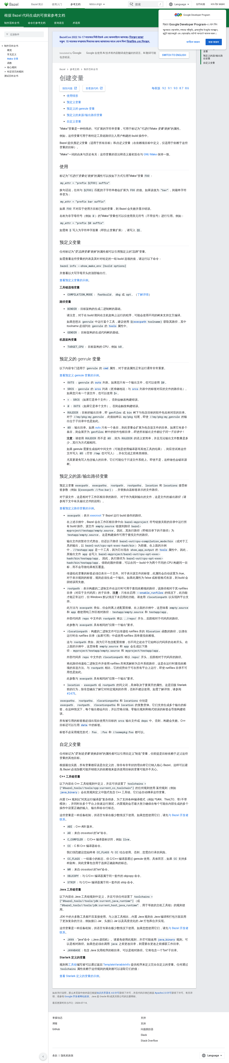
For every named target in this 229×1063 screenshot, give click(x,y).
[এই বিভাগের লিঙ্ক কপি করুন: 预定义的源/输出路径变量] (111, 476)
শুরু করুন (213, 42)
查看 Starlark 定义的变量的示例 (79, 976)
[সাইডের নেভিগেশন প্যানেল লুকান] (43, 1056)
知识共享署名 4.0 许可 (108, 992)
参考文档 (75, 4)
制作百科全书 (11, 22)
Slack (144, 1035)
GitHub (200, 4)
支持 (143, 1023)
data (84, 725)
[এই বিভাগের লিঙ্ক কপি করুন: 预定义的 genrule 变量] (104, 359)
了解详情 (143, 294)
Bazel (62, 69)
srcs (98, 389)
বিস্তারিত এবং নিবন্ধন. (138, 41)
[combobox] (146, 4)
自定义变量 (74, 121)
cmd (105, 368)
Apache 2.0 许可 (163, 992)
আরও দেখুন (95, 4)
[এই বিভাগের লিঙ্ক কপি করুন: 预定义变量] (84, 243)
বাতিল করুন (193, 42)
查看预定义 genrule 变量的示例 (79, 375)
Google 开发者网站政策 (77, 996)
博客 (54, 1023)
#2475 (71, 693)
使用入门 (57, 4)
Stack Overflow (149, 1040)
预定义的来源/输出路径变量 (84, 115)
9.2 (164, 88)
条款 (54, 1055)
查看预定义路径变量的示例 (77, 508)
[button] (24, 46)
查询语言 (59, 22)
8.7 (181, 88)
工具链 (72, 964)
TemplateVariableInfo (116, 964)
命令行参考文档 (36, 22)
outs (98, 382)
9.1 (170, 88)
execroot (95, 515)
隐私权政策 (67, 1055)
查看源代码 (94, 88)
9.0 (175, 88)
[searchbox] (24, 34)
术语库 (76, 22)
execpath (139, 321)
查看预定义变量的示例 (74, 280)
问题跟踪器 (147, 1029)
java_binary (68, 792)
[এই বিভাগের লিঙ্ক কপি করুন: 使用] (71, 167)
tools (112, 326)
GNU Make (150, 154)
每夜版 (156, 88)
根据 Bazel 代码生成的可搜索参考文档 (34, 15)
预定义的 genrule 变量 (81, 108)
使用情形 (72, 95)
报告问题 (69, 88)
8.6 (187, 88)
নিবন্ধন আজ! (136, 37)
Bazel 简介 (37, 4)
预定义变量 (74, 102)
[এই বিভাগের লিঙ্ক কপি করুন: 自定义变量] (84, 745)
